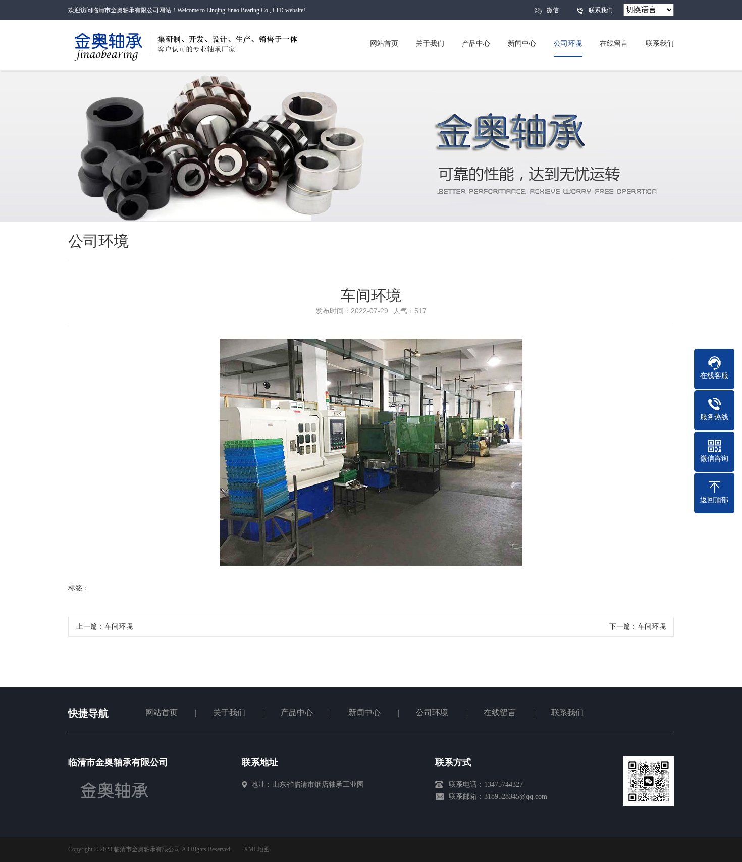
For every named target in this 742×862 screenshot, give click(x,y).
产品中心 (297, 712)
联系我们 (601, 10)
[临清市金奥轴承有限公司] (114, 804)
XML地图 (257, 849)
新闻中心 (364, 712)
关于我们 (229, 712)
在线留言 (500, 712)
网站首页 (161, 712)
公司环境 (432, 712)
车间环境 (118, 626)
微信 (553, 10)
